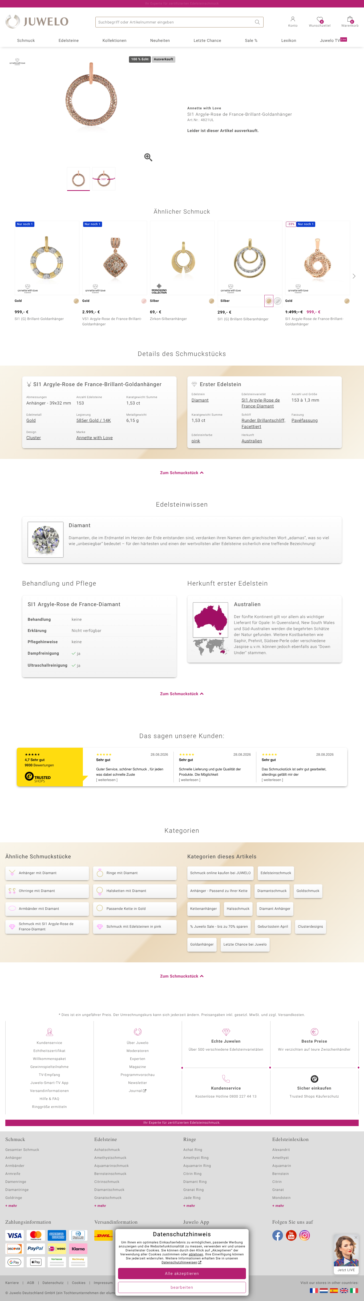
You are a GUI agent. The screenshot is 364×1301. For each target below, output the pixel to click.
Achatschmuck (107, 1149)
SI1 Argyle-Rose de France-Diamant (261, 403)
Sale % (251, 41)
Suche (258, 22)
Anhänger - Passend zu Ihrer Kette (219, 891)
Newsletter (137, 1083)
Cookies (79, 1283)
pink (196, 441)
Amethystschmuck (110, 1157)
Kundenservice (49, 1043)
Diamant (200, 400)
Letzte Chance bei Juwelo (245, 944)
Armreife (13, 1173)
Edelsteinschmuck (276, 873)
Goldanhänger (202, 944)
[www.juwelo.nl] (324, 1290)
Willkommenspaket (49, 1059)
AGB (30, 1283)
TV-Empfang (49, 1075)
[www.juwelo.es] (334, 1290)
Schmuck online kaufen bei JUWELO (220, 873)
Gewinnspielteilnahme (49, 1067)
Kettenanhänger (203, 908)
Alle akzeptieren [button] (182, 1274)
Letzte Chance (207, 41)
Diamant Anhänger (275, 908)
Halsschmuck (238, 908)
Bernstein (280, 1173)
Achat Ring (192, 1149)
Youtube (291, 1235)
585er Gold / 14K (93, 420)
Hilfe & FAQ (49, 1099)
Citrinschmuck (106, 1181)
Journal (135, 1091)
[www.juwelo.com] (344, 1290)
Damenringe (15, 1181)
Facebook (277, 1235)
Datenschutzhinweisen (179, 1262)
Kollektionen (115, 41)
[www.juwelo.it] (354, 1290)
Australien (252, 441)
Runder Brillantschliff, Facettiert (264, 423)
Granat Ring (193, 1189)
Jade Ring (192, 1197)
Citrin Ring (192, 1173)
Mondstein (281, 1197)
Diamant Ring (195, 1181)
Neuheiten (160, 41)
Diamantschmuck (272, 891)
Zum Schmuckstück (179, 473)
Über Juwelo (137, 1043)
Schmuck (26, 41)
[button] (293, 22)
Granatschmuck (108, 1197)
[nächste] (353, 276)
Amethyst (280, 1157)
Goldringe (13, 1197)
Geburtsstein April (273, 926)
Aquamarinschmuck (111, 1165)
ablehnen (196, 1254)
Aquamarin (281, 1165)
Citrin (277, 1181)
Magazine (137, 1067)
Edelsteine (69, 41)
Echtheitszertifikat (50, 1051)
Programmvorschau (138, 1075)
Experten (137, 1059)
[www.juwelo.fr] (314, 1290)
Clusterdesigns (310, 926)
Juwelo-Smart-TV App (49, 1083)
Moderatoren (138, 1051)
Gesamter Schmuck (22, 1149)
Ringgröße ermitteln (49, 1107)
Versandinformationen (49, 1091)
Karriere (12, 1283)
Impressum (103, 1283)
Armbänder (15, 1165)
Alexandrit (281, 1149)
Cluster (33, 438)
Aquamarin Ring (197, 1165)
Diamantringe (17, 1189)
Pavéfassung (305, 420)
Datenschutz (53, 1283)
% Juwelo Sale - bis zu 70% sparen (219, 926)
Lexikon (288, 41)
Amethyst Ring (196, 1157)
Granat (278, 1189)
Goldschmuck (308, 891)
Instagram (304, 1235)
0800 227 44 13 (243, 1096)
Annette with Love (94, 438)
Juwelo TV (333, 41)
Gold (31, 420)
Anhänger (13, 1157)
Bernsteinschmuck (110, 1173)
